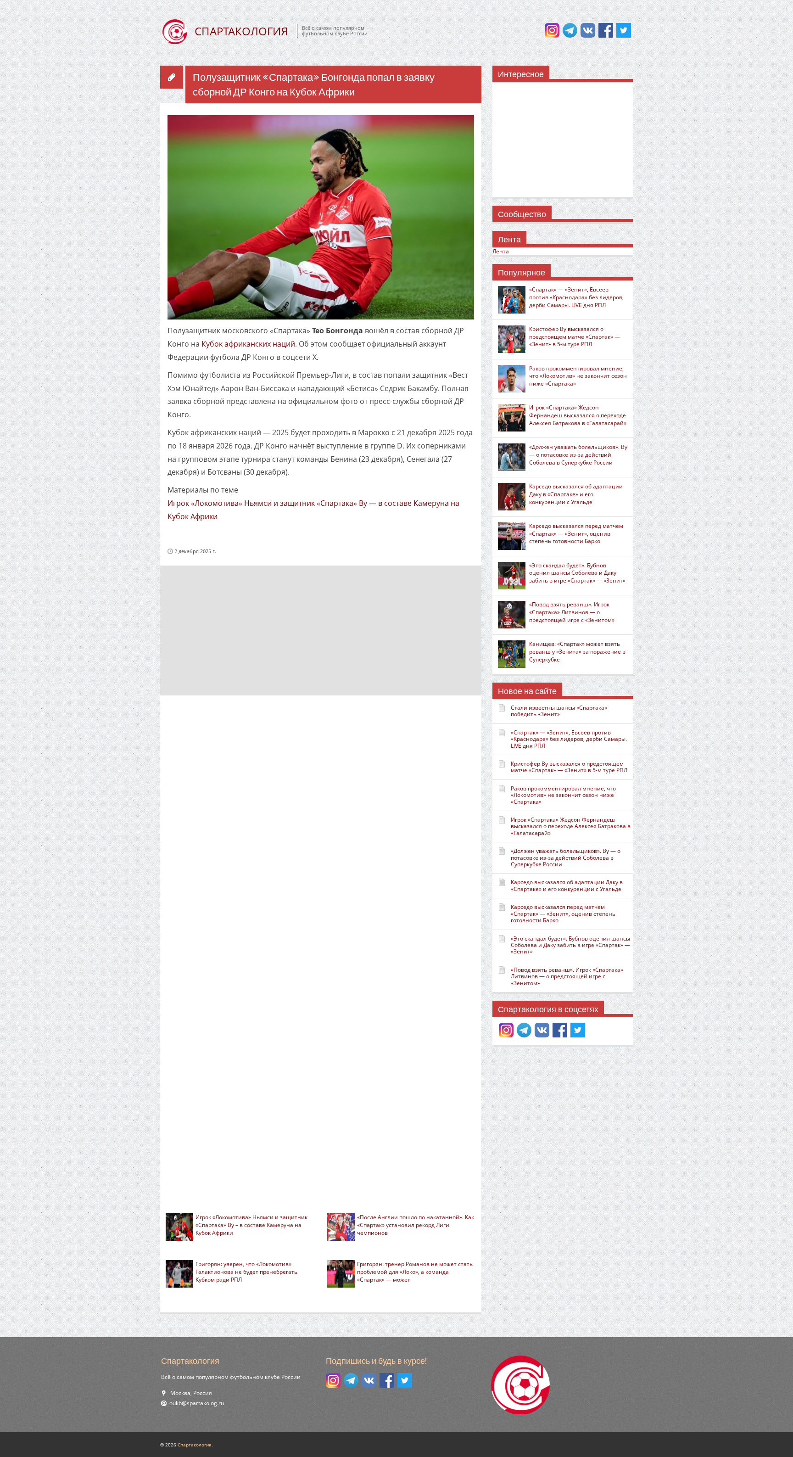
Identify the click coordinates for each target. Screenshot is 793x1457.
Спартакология (195, 1444)
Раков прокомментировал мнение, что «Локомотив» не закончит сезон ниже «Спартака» (578, 376)
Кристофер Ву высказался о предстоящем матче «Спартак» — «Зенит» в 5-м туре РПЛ (574, 336)
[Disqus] (321, 824)
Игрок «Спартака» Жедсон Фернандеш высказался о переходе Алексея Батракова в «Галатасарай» (577, 415)
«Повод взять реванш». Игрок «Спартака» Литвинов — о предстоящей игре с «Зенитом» (571, 612)
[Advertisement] (320, 630)
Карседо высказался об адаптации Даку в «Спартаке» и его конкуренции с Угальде (576, 494)
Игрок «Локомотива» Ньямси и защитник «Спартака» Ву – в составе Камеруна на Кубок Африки (251, 1225)
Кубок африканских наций (248, 344)
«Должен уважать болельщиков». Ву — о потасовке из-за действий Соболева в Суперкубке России (578, 454)
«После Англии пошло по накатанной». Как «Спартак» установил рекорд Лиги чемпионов (415, 1225)
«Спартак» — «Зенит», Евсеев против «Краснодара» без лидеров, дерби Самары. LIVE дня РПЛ (576, 297)
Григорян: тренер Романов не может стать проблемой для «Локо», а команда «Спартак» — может (415, 1271)
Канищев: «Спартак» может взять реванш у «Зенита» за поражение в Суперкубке (577, 651)
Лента (500, 251)
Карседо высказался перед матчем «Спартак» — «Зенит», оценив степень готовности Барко (576, 533)
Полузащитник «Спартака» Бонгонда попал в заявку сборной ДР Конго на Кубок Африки (314, 84)
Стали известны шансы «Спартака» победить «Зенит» (559, 711)
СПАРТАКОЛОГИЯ (241, 31)
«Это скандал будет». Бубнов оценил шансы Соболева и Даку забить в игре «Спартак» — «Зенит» (577, 573)
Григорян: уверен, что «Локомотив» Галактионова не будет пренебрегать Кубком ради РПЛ (246, 1271)
